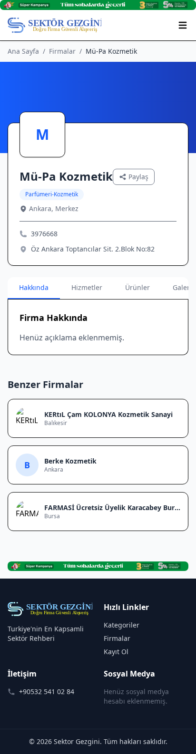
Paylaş (138, 176)
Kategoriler (121, 624)
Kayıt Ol (116, 651)
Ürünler (137, 287)
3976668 (44, 233)
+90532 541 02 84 (46, 691)
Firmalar (62, 51)
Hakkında (34, 287)
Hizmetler (86, 287)
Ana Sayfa (23, 51)
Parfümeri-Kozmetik (51, 194)
